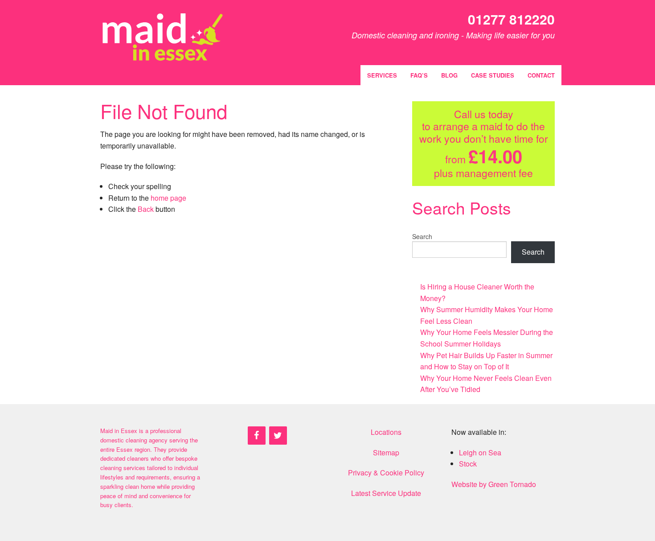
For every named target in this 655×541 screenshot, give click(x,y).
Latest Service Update (386, 493)
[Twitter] (278, 435)
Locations (386, 432)
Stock (468, 463)
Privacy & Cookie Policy (386, 472)
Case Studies (492, 75)
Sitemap (386, 452)
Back (146, 209)
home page (168, 198)
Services (382, 75)
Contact (541, 75)
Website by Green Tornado (493, 484)
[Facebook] (257, 435)
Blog (449, 75)
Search (422, 236)
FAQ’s (419, 75)
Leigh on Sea (480, 452)
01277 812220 (511, 19)
